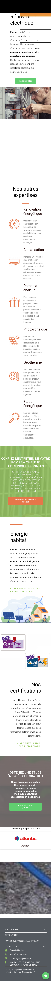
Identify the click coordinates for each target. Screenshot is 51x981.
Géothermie (32, 362)
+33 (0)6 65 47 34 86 (18, 954)
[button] (25, 81)
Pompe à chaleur (30, 288)
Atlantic (25, 845)
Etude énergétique (32, 404)
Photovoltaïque (35, 329)
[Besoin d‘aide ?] (45, 975)
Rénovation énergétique (32, 211)
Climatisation (33, 250)
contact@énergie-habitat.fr (21, 959)
